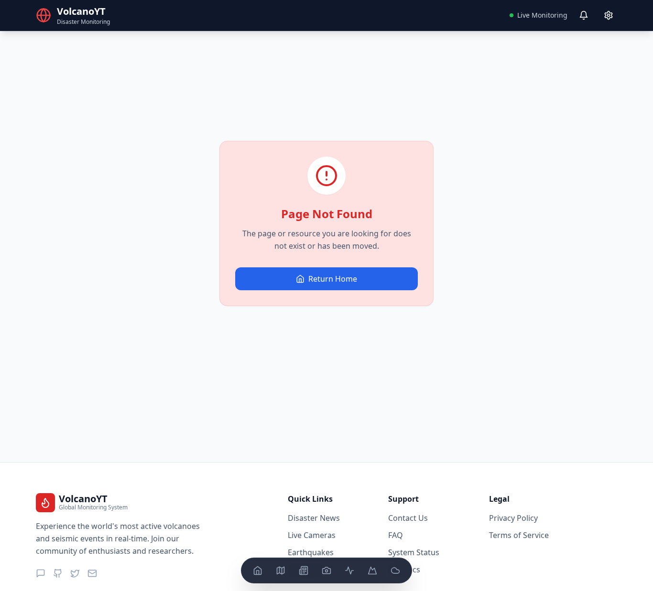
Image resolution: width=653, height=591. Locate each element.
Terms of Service (519, 535)
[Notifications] (583, 15)
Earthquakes (311, 552)
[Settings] (608, 15)
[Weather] (395, 570)
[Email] (92, 573)
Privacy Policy (513, 518)
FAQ (395, 535)
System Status (413, 552)
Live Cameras (312, 535)
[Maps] (280, 570)
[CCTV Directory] (326, 570)
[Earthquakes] (349, 570)
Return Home (332, 279)
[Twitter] (75, 573)
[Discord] (40, 573)
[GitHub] (58, 573)
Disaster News (314, 518)
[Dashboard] (257, 570)
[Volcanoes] (372, 570)
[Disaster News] (303, 570)
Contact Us (408, 518)
